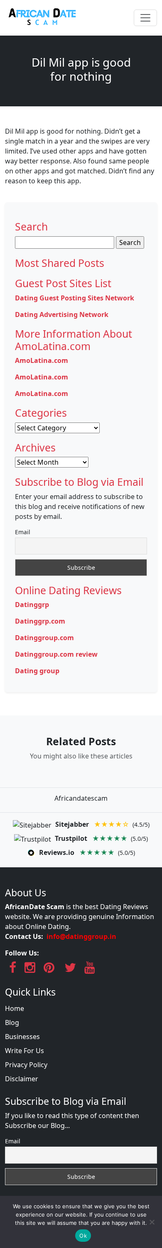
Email (22, 532)
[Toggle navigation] (145, 18)
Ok (83, 1235)
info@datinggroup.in (81, 936)
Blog (12, 1022)
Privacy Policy (26, 1064)
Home (14, 1008)
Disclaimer (21, 1078)
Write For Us (24, 1050)
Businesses (22, 1036)
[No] (151, 1222)
